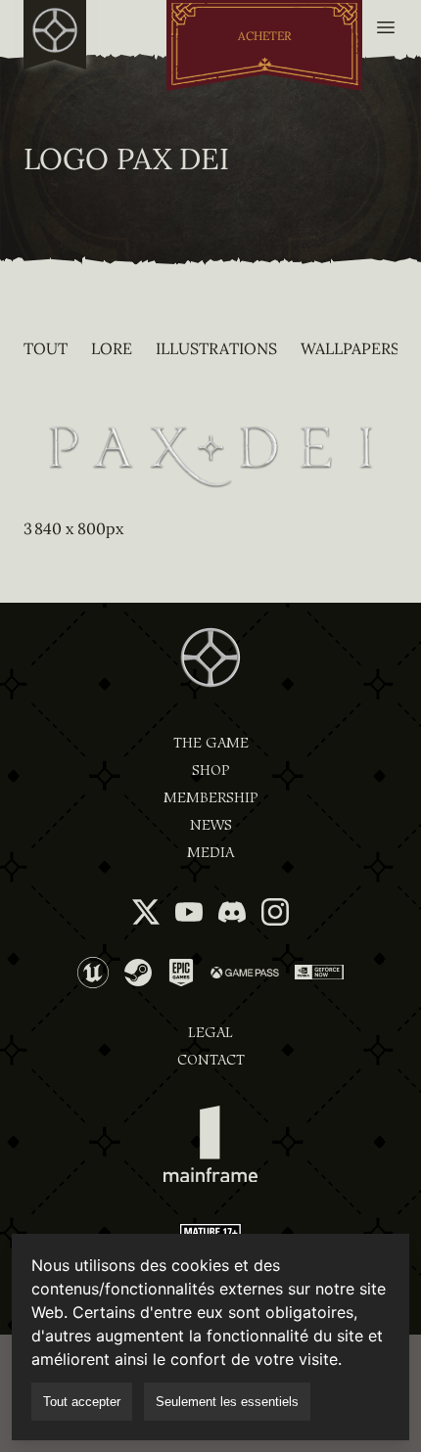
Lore (111, 348)
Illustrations (216, 348)
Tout (45, 348)
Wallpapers (350, 348)
